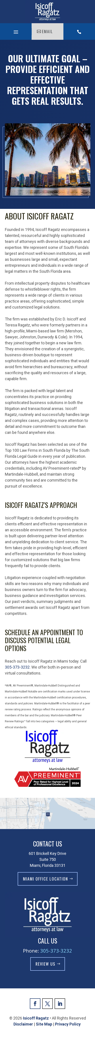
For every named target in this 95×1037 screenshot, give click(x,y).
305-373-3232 (17, 667)
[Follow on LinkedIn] (60, 1003)
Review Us (45, 964)
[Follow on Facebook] (35, 1003)
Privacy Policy (68, 1024)
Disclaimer (23, 1024)
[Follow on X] (47, 1003)
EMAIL (47, 31)
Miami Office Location (45, 879)
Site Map (44, 1024)
